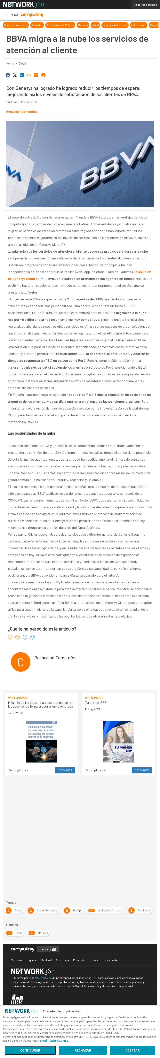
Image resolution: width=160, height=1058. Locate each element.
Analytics (37, 25)
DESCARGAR (65, 770)
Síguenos (45, 949)
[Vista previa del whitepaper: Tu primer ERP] (118, 742)
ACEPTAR (132, 1050)
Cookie (94, 960)
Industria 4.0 (138, 25)
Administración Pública (60, 25)
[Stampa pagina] (43, 75)
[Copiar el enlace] (29, 75)
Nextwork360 (43, 977)
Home (10, 63)
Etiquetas (32, 960)
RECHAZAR (83, 1050)
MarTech (83, 25)
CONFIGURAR (30, 1050)
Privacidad (79, 960)
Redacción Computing (21, 111)
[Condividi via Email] (36, 75)
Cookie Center (110, 960)
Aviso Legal (62, 960)
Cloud (95, 25)
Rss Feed (46, 960)
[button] (10, 14)
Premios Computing (16, 25)
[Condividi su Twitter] (15, 75)
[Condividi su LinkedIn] (22, 75)
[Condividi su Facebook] (8, 75)
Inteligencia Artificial (115, 25)
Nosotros (16, 960)
